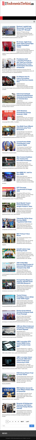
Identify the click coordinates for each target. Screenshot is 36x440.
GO (32, 425)
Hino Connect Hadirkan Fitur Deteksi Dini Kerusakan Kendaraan (24, 158)
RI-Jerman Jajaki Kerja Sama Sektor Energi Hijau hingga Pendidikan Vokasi (25, 44)
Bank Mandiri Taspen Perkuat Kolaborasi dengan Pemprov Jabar (24, 204)
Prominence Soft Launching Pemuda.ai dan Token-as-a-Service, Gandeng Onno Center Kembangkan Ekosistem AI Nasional (25, 63)
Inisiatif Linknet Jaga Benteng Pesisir (23, 249)
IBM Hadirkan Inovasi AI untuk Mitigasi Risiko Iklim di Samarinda (25, 389)
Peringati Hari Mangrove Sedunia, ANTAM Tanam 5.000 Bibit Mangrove (25, 281)
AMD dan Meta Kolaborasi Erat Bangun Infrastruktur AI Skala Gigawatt (25, 327)
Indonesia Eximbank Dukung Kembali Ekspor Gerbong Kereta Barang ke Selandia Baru (25, 96)
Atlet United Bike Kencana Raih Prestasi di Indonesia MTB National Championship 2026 (25, 265)
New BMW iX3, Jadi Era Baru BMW (24, 173)
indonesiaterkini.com (17, 438)
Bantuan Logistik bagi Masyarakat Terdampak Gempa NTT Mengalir (24, 28)
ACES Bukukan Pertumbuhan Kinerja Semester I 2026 (24, 112)
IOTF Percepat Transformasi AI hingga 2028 (24, 189)
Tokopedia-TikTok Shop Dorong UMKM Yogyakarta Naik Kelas (24, 220)
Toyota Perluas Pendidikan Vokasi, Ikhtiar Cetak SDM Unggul (25, 296)
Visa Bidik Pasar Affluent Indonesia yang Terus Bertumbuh (25, 128)
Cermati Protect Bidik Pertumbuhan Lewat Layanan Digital (24, 143)
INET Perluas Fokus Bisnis (23, 234)
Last (27, 421)
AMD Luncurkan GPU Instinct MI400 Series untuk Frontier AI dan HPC (24, 344)
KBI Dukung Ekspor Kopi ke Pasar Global (25, 373)
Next (22, 421)
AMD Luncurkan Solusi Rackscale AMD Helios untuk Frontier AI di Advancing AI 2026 (24, 359)
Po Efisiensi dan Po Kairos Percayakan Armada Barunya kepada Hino (25, 79)
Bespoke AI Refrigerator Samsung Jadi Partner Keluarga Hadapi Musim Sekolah (25, 406)
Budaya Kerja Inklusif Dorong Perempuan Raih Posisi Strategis (25, 312)
